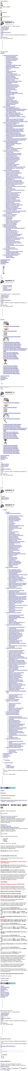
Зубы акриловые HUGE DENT (13, 235)
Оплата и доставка (5, 993)
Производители (5, 262)
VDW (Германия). (10, 144)
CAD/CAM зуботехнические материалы (15, 228)
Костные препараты (10, 76)
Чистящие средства (10, 247)
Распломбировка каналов (12, 92)
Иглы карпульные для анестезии (13, 176)
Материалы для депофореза (12, 78)
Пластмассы (9, 83)
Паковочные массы (10, 240)
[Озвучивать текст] (1, 18)
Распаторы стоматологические (13, 199)
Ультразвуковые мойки (11, 165)
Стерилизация (9, 99)
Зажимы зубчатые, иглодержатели (14, 172)
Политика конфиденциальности (8, 1046)
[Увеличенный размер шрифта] (2, 5)
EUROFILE (8, 146)
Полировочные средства (11, 87)
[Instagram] (3, 268)
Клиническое (9, 213)
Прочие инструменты (11, 198)
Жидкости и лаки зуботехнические (14, 234)
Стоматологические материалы (10, 55)
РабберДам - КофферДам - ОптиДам (14, 93)
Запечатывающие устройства (13, 157)
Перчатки (8, 90)
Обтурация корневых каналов (13, 159)
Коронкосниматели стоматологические (15, 182)
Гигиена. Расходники (11, 71)
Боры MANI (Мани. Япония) (12, 108)
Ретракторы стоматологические (13, 201)
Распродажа (4, 261)
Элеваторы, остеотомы (11, 209)
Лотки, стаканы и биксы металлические (15, 190)
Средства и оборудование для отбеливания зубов (14, 210)
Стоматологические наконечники (11, 122)
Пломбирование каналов (12, 82)
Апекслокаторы (9, 152)
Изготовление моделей (11, 236)
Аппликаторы (9, 62)
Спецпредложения (5, 259)
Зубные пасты (9, 217)
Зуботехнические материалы (10, 226)
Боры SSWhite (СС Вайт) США (13, 112)
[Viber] (3, 271)
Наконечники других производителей (15, 125)
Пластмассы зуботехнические (13, 241)
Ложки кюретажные (10, 188)
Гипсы (7, 70)
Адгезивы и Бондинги (11, 60)
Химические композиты (11, 57)
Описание (5, 838)
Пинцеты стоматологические (13, 197)
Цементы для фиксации (11, 100)
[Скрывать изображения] (1, 15)
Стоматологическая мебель (9, 225)
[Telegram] (14, 788)
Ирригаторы (9, 219)
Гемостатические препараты (12, 67)
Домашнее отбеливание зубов (13, 212)
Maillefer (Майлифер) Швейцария (13, 143)
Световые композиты (11, 56)
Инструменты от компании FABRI (14, 181)
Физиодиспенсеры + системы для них (15, 168)
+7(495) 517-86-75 (7, 26)
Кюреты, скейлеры (10, 185)
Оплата (5, 839)
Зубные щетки (9, 218)
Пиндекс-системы (10, 257)
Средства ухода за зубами (9, 215)
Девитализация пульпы (11, 73)
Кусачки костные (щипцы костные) (14, 184)
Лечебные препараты (11, 77)
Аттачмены (8, 229)
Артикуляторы (9, 256)
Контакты (3, 263)
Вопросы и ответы (5, 994)
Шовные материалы (10, 104)
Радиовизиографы (10, 163)
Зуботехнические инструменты (10, 248)
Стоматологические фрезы (12, 252)
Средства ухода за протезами (10, 224)
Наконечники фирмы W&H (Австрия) (15, 131)
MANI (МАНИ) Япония (11, 142)
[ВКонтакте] (3, 266)
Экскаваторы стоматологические (13, 208)
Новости (3, 990)
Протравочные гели (10, 88)
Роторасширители (10, 202)
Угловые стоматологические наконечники (16, 139)
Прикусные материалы (11, 89)
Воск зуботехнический (11, 230)
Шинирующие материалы (12, 103)
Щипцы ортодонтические (12, 207)
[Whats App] (3, 273)
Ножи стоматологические (12, 193)
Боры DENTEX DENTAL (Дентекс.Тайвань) (16, 109)
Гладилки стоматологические (13, 171)
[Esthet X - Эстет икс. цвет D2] (8, 817)
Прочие (8, 250)
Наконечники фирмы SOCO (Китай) (14, 130)
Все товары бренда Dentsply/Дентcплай (10, 827)
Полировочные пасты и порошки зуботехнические (13, 243)
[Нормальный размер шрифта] (1, 3)
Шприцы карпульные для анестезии (14, 204)
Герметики (8, 68)
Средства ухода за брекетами (10, 214)
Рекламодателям (4, 995)
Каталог (3, 53)
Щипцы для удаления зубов (12, 206)
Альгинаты (8, 63)
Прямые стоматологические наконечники (15, 135)
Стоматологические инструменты (11, 170)
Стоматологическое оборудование (11, 150)
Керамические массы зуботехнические (15, 237)
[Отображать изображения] (1, 13)
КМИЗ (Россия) (9, 147)
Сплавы (8, 246)
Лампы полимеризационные (12, 158)
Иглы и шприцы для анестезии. (13, 74)
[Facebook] (3, 267)
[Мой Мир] (5, 788)
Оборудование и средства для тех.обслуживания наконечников (13, 133)
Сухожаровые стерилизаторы (13, 164)
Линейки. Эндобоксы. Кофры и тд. (14, 148)
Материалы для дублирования (13, 239)
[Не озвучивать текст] (1, 19)
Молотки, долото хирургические (13, 192)
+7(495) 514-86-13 (16, 26)
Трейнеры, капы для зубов (12, 221)
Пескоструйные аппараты (12, 160)
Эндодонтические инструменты (10, 141)
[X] (7, 788)
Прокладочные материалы (12, 84)
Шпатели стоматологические (13, 203)
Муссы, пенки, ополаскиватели (13, 220)
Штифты (8, 105)
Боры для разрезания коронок (13, 115)
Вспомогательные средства (12, 231)
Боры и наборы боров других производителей (16, 121)
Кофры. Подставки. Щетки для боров (14, 120)
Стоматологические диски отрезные (14, 251)
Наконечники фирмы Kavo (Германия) (15, 128)
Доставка (5, 841)
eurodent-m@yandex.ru (6, 32)
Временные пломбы (10, 66)
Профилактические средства (12, 86)
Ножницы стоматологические (13, 195)
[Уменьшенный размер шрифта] (1, 2)
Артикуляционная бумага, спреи (13, 65)
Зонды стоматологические (12, 175)
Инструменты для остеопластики (13, 180)
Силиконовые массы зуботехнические (15, 245)
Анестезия (8, 61)
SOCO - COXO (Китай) (11, 149)
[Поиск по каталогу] (2, 389)
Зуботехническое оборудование (10, 255)
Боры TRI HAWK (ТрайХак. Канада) (14, 114)
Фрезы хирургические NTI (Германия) (15, 119)
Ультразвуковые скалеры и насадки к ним (15, 166)
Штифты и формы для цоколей (13, 253)
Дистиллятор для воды (11, 155)
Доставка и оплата (5, 978)
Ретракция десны (10, 94)
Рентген (8, 95)
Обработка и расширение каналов (14, 81)
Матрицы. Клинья (10, 79)
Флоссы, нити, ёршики (11, 223)
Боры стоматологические (9, 106)
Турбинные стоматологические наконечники (16, 138)
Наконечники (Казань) (11, 123)
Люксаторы (8, 191)
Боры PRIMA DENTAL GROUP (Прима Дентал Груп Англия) (15, 111)
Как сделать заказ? (5, 992)
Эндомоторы (9, 169)
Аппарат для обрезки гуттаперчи (13, 153)
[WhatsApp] (11, 788)
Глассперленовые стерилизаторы (13, 154)
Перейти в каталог (5, 1066)
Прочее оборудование (11, 161)
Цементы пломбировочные (12, 101)
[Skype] (13, 788)
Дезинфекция (9, 72)
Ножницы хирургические (12, 196)
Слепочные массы (10, 97)
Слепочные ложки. (10, 98)
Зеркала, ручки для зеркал (12, 174)
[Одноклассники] (3, 269)
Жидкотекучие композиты (12, 59)
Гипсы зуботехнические (11, 233)
